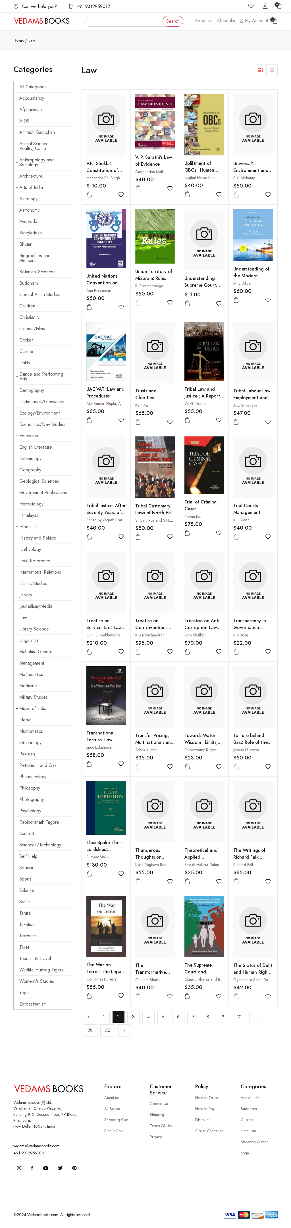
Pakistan (27, 754)
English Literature (35, 447)
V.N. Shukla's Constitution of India (102, 170)
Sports (25, 879)
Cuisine (26, 351)
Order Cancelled (209, 1131)
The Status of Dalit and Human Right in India (252, 972)
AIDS (24, 121)
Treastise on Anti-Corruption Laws (202, 624)
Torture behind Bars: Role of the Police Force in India (250, 745)
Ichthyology (30, 549)
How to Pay (205, 1109)
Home (18, 40)
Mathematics (31, 674)
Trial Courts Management (246, 509)
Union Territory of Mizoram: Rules (153, 275)
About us (111, 1097)
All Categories (33, 87)
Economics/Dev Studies (42, 424)
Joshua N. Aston (246, 750)
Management (31, 663)
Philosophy (29, 788)
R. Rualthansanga (149, 286)
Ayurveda (28, 221)
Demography (31, 390)
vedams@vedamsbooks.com (36, 1146)
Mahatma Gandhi (35, 651)
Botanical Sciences (37, 272)
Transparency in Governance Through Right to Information (251, 630)
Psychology (30, 810)
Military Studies (33, 697)
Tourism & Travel (35, 958)
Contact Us (159, 1103)
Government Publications (43, 492)
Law (23, 617)
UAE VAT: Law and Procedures (105, 392)
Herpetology (31, 504)
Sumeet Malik (97, 857)
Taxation (27, 924)
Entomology (30, 458)
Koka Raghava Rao (151, 864)
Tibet (24, 947)
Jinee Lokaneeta (99, 747)
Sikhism (26, 867)
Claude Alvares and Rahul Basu (210, 979)
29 (90, 1030)
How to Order (207, 1097)
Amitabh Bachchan (37, 132)
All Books (226, 20)
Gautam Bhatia (147, 980)
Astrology (28, 198)
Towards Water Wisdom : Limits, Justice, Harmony (201, 742)
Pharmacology (32, 776)
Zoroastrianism (33, 1004)
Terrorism (28, 936)
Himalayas (28, 515)
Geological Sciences (39, 481)
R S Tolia (240, 635)
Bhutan (25, 244)
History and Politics (37, 538)
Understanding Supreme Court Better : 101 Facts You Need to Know (204, 288)
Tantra (25, 913)
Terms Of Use (161, 1126)
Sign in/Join (114, 1131)
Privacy (156, 1137)
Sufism (25, 901)
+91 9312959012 (92, 6)
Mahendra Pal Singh (103, 178)
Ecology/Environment (39, 413)
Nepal (25, 720)
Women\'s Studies (36, 981)
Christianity (29, 317)
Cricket (26, 340)
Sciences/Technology (40, 845)
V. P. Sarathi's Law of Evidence (153, 160)
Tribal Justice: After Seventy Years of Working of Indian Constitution (106, 515)
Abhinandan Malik (150, 171)
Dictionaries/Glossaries (41, 401)
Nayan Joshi (193, 516)
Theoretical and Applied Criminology (201, 857)
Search (173, 21)
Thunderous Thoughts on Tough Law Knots (153, 857)
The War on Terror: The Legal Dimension (104, 971)
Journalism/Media (35, 606)
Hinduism (28, 526)
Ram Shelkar (194, 635)
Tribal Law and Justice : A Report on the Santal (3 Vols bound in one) (204, 399)
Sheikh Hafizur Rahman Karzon (210, 864)
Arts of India (31, 187)
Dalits (24, 362)
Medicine (28, 685)
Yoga (24, 992)
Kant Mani (143, 405)
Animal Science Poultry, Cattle (34, 146)
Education (28, 435)
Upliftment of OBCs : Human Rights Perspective (203, 170)
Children (27, 306)
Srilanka (26, 890)
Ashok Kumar (146, 750)
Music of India (32, 708)
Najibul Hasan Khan (200, 177)
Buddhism (28, 283)
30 (108, 1030)
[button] (260, 70)
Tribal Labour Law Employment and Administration (251, 398)
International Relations (40, 572)
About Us (203, 20)
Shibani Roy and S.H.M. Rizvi (159, 520)
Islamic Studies (33, 583)
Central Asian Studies (39, 294)
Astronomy (29, 210)
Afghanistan (30, 109)
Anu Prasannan (98, 290)
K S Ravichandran (150, 635)
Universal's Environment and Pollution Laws (251, 170)
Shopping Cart (116, 1120)
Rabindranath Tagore (39, 822)
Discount (202, 1120)
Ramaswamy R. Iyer (200, 750)
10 (239, 1016)
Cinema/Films (32, 328)
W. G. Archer (195, 403)
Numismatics (31, 731)
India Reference (34, 560)
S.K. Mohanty (244, 178)
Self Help (28, 856)
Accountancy (31, 98)
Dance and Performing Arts (41, 376)
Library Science (34, 629)
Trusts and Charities (146, 394)
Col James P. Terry (101, 979)
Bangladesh (30, 233)
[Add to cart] (89, 194)
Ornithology (30, 742)
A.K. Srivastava (245, 405)
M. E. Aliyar (242, 283)
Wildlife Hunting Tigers (41, 970)
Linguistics (29, 640)
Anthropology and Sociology (36, 162)
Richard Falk (243, 864)
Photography (31, 799)
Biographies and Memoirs (35, 258)
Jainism (25, 595)
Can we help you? (38, 6)
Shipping (157, 1114)
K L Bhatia (241, 520)
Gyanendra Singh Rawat (253, 980)
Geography (30, 470)
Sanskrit (26, 833)
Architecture (31, 176)
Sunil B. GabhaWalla (103, 635)
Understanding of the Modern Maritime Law (251, 276)
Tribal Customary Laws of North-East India (154, 513)
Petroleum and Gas (38, 765)
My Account (256, 20)
